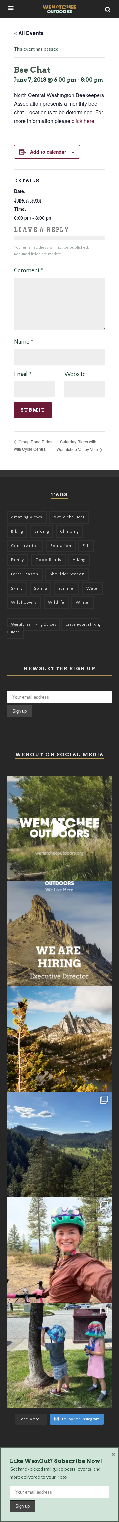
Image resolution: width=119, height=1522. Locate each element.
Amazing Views (26, 517)
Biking (17, 531)
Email (23, 374)
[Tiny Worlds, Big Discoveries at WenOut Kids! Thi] (59, 1355)
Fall (86, 546)
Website (75, 374)
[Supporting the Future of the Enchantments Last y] (59, 1039)
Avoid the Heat (69, 517)
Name (23, 342)
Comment (29, 270)
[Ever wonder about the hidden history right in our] (59, 1144)
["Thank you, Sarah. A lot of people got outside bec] (59, 1250)
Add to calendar (48, 151)
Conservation (25, 546)
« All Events (29, 33)
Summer (66, 588)
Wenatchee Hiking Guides (33, 624)
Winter (83, 602)
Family (17, 560)
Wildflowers (24, 602)
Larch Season (24, 574)
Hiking (79, 560)
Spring (40, 588)
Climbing (69, 531)
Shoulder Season (67, 574)
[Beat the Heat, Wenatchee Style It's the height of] (59, 828)
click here (83, 121)
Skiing (17, 588)
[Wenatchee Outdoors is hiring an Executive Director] (59, 933)
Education (60, 546)
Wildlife (56, 602)
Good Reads (48, 560)
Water (92, 588)
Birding (41, 531)
